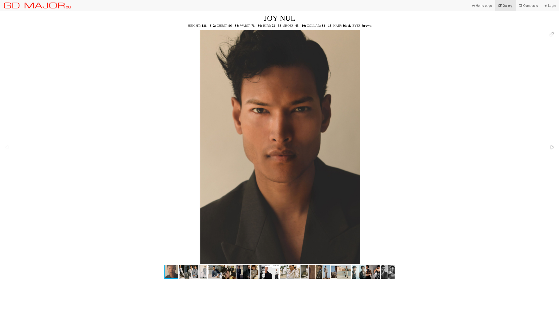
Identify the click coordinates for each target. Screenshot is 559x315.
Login (551, 5)
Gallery (507, 5)
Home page (483, 5)
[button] (551, 34)
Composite (530, 5)
